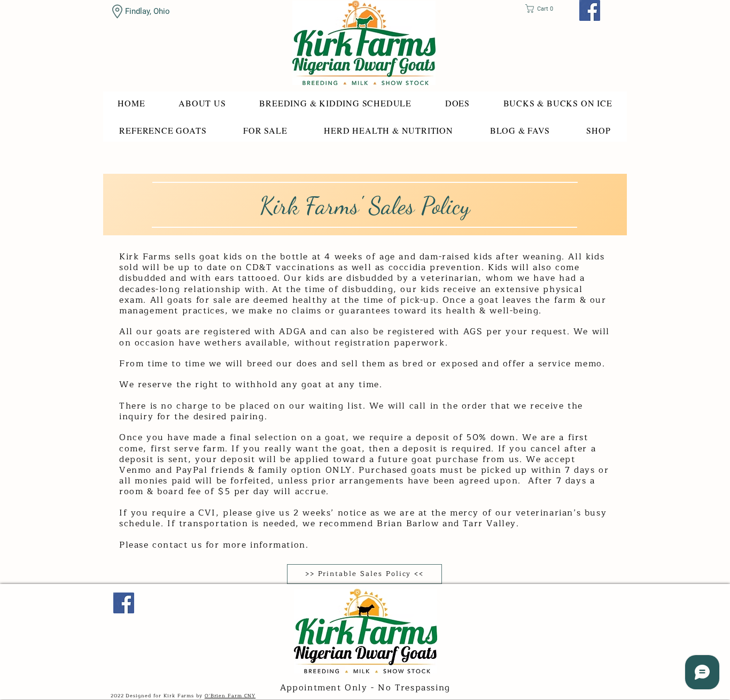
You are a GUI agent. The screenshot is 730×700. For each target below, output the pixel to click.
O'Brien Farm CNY (230, 696)
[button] (542, 8)
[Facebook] (589, 10)
